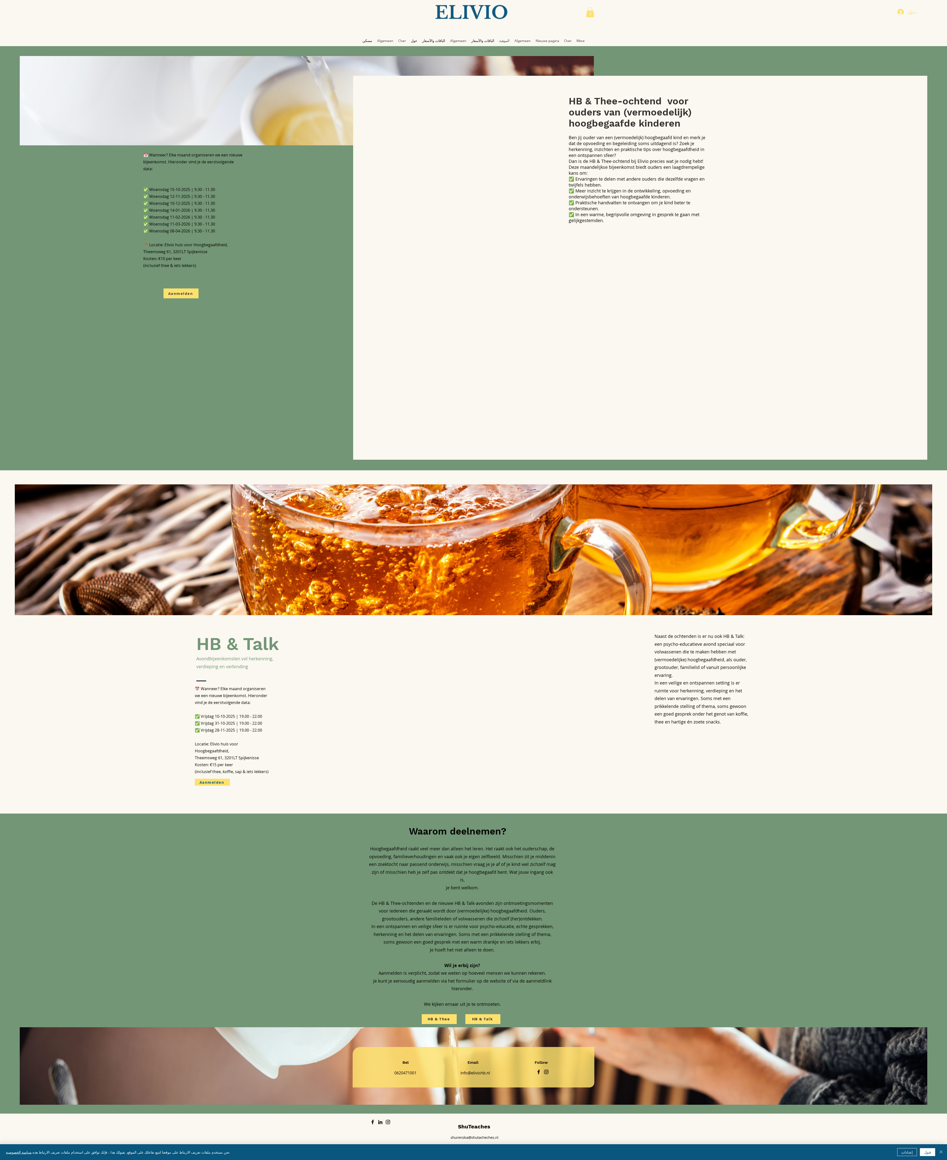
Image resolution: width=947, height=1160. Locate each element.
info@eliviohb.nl (475, 1073)
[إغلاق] (941, 1152)
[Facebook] (539, 1072)
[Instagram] (546, 1072)
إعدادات (907, 1152)
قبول (927, 1152)
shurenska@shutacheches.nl (474, 1137)
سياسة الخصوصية (19, 1152)
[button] (590, 12)
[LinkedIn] (380, 1122)
